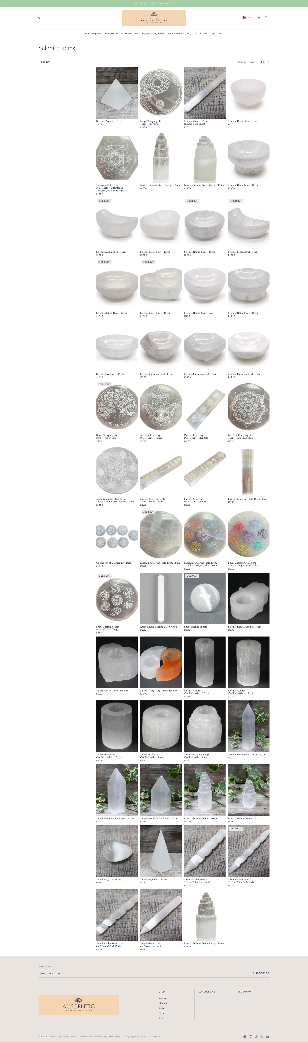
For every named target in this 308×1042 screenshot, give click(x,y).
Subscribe (261, 973)
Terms (162, 1013)
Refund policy (86, 1037)
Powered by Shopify (67, 1037)
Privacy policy (100, 1037)
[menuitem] (93, 33)
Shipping (163, 1003)
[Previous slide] (145, 92)
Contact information (150, 1037)
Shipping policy (132, 1037)
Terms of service (116, 1037)
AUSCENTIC (51, 1037)
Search (162, 998)
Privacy (163, 1008)
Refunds (163, 1018)
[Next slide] (177, 92)
